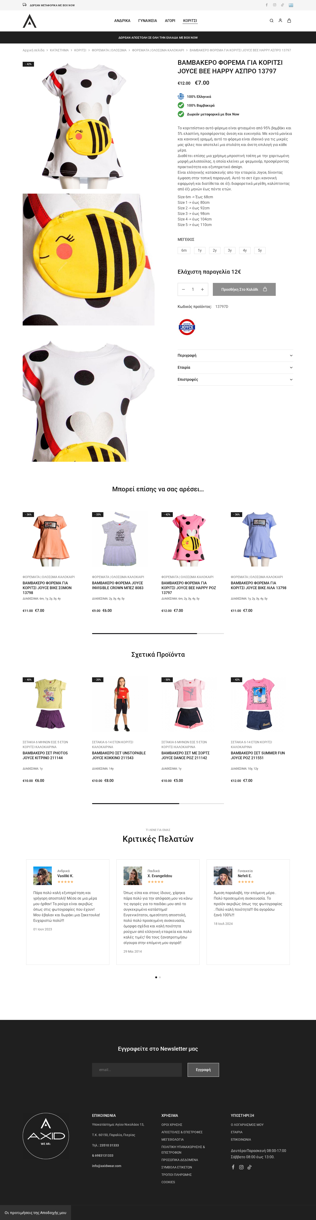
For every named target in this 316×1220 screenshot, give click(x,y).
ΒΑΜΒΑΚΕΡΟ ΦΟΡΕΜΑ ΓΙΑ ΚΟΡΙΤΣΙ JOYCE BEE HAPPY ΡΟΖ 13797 (188, 588)
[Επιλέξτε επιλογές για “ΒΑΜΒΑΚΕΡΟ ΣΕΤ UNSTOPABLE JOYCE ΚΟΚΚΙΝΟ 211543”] (114, 728)
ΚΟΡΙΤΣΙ (80, 50)
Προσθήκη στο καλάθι (240, 289)
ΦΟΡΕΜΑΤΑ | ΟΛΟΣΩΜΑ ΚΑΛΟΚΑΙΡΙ (158, 50)
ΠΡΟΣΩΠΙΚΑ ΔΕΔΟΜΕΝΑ (179, 1160)
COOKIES (168, 1182)
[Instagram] (241, 1167)
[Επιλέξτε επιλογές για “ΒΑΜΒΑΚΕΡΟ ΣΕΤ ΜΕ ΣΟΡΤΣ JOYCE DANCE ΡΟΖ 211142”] (183, 728)
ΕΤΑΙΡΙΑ (236, 1132)
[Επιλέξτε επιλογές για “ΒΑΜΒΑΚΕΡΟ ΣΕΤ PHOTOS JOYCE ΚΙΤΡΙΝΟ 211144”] (44, 728)
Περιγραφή (187, 355)
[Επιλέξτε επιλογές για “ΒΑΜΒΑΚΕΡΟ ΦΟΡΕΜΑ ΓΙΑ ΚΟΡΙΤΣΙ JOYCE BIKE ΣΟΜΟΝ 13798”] (44, 563)
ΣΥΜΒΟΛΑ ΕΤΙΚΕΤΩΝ (176, 1167)
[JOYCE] (187, 328)
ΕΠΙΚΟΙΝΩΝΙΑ (241, 1139)
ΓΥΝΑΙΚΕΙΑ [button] (147, 21)
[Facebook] (233, 1167)
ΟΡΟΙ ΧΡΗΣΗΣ (171, 1125)
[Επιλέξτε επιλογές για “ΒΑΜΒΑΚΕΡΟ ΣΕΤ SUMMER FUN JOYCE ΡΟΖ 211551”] (252, 728)
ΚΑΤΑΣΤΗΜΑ (59, 50)
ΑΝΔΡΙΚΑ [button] (122, 21)
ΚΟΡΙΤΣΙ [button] (190, 21)
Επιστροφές (188, 379)
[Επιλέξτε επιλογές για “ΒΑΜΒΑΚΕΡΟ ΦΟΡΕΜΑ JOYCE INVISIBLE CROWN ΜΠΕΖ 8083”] (114, 563)
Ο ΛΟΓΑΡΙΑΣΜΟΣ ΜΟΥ (247, 1125)
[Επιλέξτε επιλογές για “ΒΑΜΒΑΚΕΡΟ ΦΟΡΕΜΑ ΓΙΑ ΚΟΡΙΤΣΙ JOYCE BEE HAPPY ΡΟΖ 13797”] (183, 563)
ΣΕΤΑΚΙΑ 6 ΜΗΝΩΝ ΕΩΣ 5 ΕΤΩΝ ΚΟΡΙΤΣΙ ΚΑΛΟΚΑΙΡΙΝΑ (45, 744)
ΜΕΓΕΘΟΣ (186, 239)
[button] (184, 250)
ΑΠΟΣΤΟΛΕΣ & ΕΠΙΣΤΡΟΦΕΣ (182, 1132)
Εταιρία (184, 367)
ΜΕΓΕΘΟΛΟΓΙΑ (172, 1139)
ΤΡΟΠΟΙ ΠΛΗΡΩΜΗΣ (176, 1175)
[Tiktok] (249, 1167)
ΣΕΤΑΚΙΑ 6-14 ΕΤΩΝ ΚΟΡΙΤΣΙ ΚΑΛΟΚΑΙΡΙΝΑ (112, 744)
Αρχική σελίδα (33, 50)
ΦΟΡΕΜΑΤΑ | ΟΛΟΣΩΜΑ (109, 50)
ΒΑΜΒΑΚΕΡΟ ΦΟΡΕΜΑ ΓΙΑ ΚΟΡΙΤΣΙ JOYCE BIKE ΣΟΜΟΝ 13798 (47, 588)
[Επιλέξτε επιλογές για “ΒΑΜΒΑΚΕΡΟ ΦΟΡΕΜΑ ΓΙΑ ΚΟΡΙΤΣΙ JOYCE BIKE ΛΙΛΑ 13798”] (252, 563)
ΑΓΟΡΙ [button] (170, 21)
